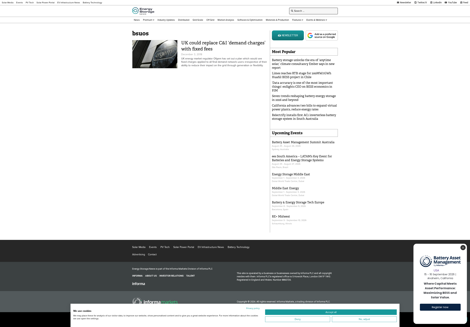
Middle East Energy (285, 188)
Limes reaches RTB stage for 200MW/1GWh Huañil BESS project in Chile (301, 75)
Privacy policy (253, 308)
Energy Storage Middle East (291, 174)
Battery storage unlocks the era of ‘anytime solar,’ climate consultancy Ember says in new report (303, 64)
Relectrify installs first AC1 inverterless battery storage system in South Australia (304, 117)
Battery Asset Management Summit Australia (303, 142)
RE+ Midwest (281, 216)
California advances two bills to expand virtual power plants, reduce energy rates (304, 107)
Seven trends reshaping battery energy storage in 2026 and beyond (304, 98)
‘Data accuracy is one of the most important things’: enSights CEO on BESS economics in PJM (302, 86)
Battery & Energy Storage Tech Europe (298, 202)
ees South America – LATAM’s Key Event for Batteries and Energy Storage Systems (302, 158)
